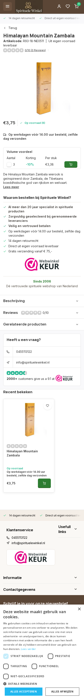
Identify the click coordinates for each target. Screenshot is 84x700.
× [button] (79, 609)
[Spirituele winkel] (29, 6)
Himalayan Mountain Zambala (22, 453)
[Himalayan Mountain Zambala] (28, 419)
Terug (12, 28)
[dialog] (42, 652)
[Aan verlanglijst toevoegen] (47, 405)
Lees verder (28, 649)
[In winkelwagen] (44, 483)
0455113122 (24, 351)
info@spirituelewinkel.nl (33, 362)
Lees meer (11, 187)
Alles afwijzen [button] (62, 691)
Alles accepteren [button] (23, 691)
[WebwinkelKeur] (42, 264)
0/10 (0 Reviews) (35, 50)
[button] (42, 684)
